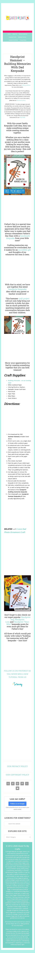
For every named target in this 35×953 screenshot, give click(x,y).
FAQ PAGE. (22, 117)
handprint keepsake (17, 289)
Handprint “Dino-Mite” (18, 623)
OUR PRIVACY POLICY (17, 766)
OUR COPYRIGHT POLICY (17, 774)
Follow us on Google (17, 804)
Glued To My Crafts (17, 17)
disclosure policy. (21, 100)
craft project (24, 298)
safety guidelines (26, 85)
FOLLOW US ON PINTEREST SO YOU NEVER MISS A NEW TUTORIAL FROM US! (17, 674)
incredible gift (24, 250)
